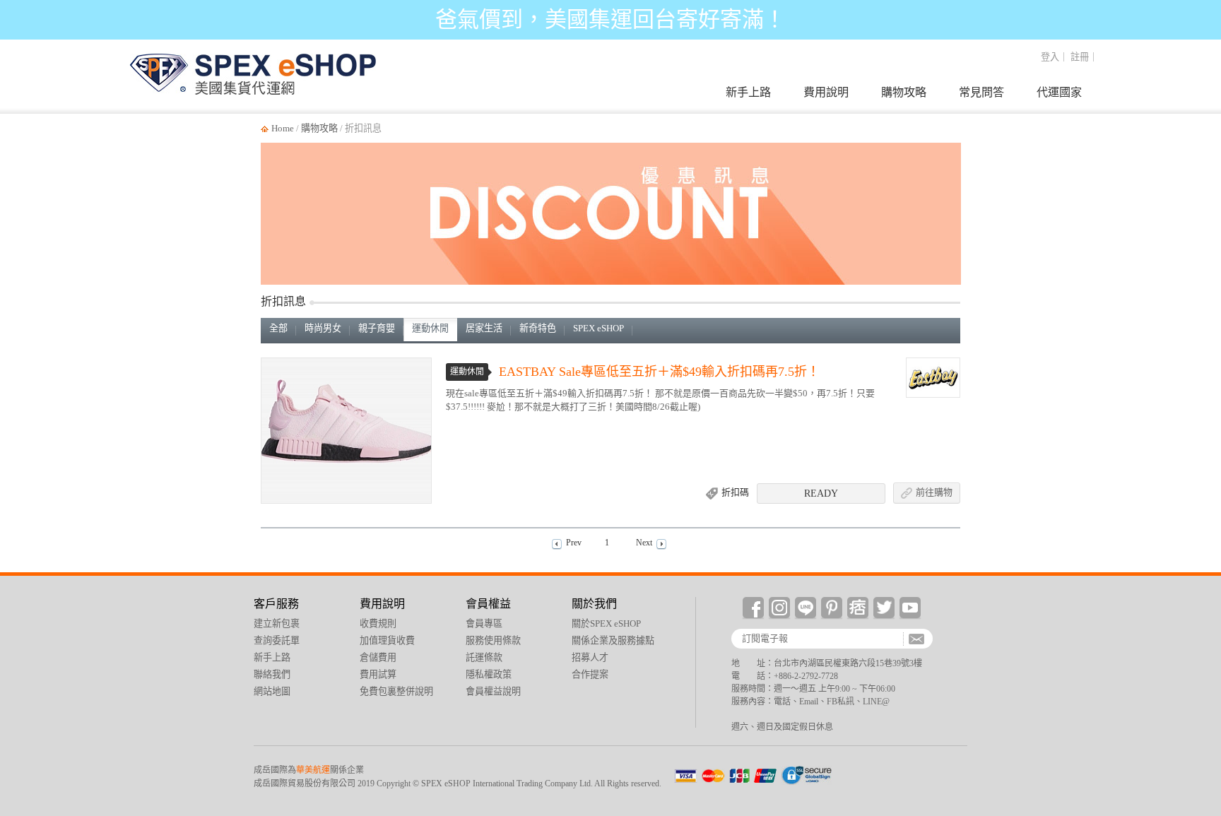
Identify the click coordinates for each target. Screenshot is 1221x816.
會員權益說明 (493, 691)
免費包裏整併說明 (396, 691)
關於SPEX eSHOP (606, 623)
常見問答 (981, 92)
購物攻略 (903, 92)
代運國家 (1059, 92)
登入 (1050, 57)
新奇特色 (537, 328)
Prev (574, 543)
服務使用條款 (493, 640)
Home (282, 128)
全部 (278, 328)
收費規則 (378, 623)
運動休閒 (430, 328)
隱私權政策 (489, 674)
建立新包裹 (1201, 554)
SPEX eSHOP (598, 328)
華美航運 (313, 770)
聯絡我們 (272, 674)
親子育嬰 (376, 328)
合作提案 (590, 674)
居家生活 (484, 328)
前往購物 (934, 492)
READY (821, 493)
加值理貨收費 (387, 640)
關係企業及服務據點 (613, 640)
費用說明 (826, 92)
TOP (1202, 713)
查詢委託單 (1201, 614)
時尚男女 (323, 328)
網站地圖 (272, 691)
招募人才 (590, 657)
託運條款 (484, 657)
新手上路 (748, 92)
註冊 (1079, 57)
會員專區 (484, 623)
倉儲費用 (378, 657)
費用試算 (378, 674)
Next (644, 543)
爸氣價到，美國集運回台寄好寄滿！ (610, 19)
